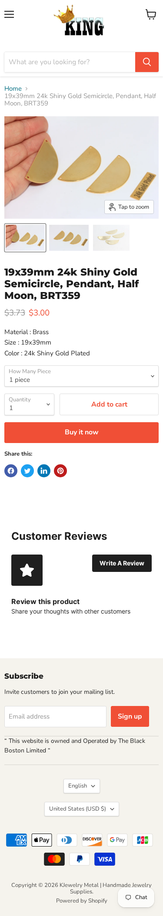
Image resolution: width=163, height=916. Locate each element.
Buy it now (82, 432)
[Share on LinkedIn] (43, 470)
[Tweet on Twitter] (27, 470)
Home (13, 88)
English (77, 786)
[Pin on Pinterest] (60, 470)
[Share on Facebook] (10, 470)
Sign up (130, 716)
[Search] (147, 62)
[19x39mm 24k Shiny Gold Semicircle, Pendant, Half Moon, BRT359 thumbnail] (25, 238)
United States (77, 809)
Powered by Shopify (81, 901)
